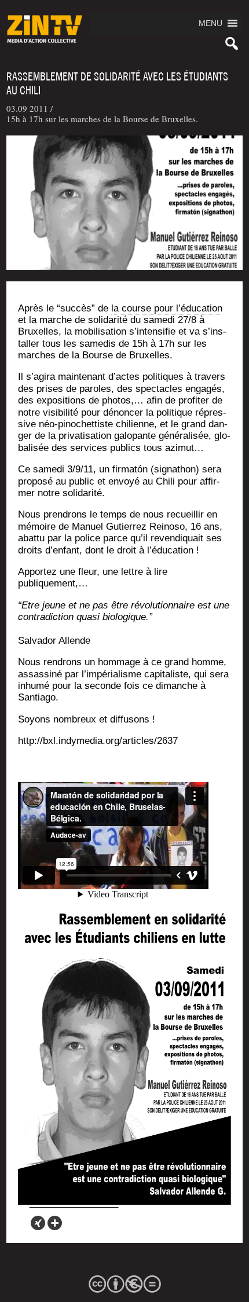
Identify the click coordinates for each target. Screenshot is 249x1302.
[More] (54, 1223)
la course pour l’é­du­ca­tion (166, 308)
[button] (210, 23)
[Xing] (38, 1223)
